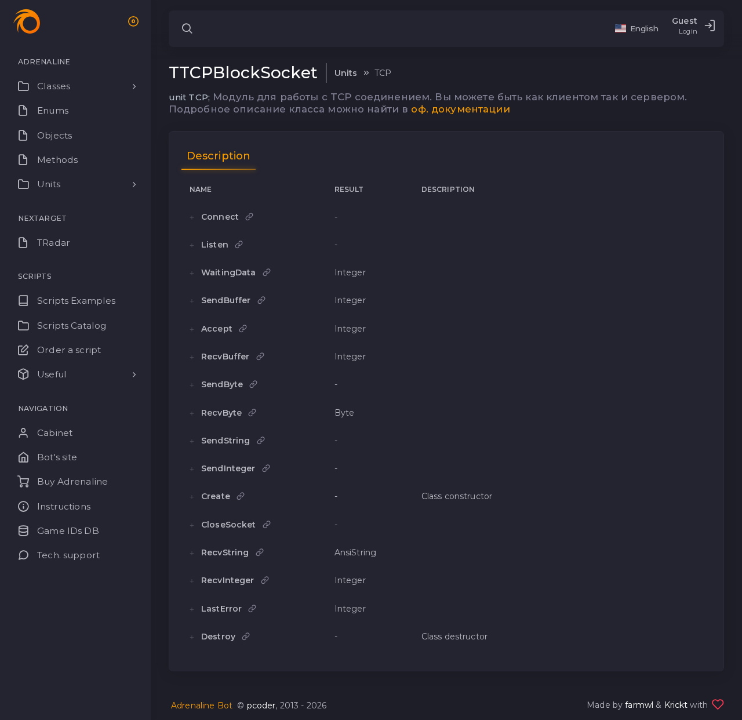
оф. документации (460, 109)
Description (219, 155)
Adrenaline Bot (201, 705)
